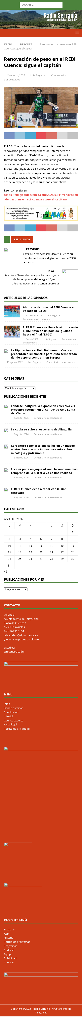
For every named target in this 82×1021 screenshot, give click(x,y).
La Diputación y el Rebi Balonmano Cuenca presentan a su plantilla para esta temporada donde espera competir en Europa (44, 353)
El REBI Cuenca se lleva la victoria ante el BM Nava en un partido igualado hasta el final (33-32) (50, 330)
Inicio (7, 704)
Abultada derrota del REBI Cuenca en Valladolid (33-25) (49, 309)
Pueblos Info (11, 712)
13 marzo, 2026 (16, 75)
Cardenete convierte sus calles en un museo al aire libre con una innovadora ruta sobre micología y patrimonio (43, 449)
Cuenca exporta (13, 720)
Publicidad (10, 958)
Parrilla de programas (17, 942)
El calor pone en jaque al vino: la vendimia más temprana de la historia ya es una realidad (44, 471)
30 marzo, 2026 (34, 315)
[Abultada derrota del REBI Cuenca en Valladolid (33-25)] (12, 311)
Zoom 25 (9, 962)
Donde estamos (13, 708)
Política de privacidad (17, 728)
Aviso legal (10, 724)
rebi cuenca (22, 239)
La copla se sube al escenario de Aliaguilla (41, 429)
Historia (8, 937)
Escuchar (9, 929)
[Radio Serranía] (41, 26)
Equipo (8, 954)
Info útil (8, 716)
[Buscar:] (41, 4)
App (6, 933)
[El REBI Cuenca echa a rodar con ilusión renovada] (6, 489)
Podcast (9, 950)
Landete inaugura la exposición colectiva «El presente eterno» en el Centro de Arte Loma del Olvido (43, 409)
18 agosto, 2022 (15, 362)
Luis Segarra (38, 75)
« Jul (6, 571)
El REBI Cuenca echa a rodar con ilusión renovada (38, 490)
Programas (10, 946)
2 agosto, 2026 (21, 417)
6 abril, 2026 (32, 338)
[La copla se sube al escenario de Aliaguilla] (6, 430)
